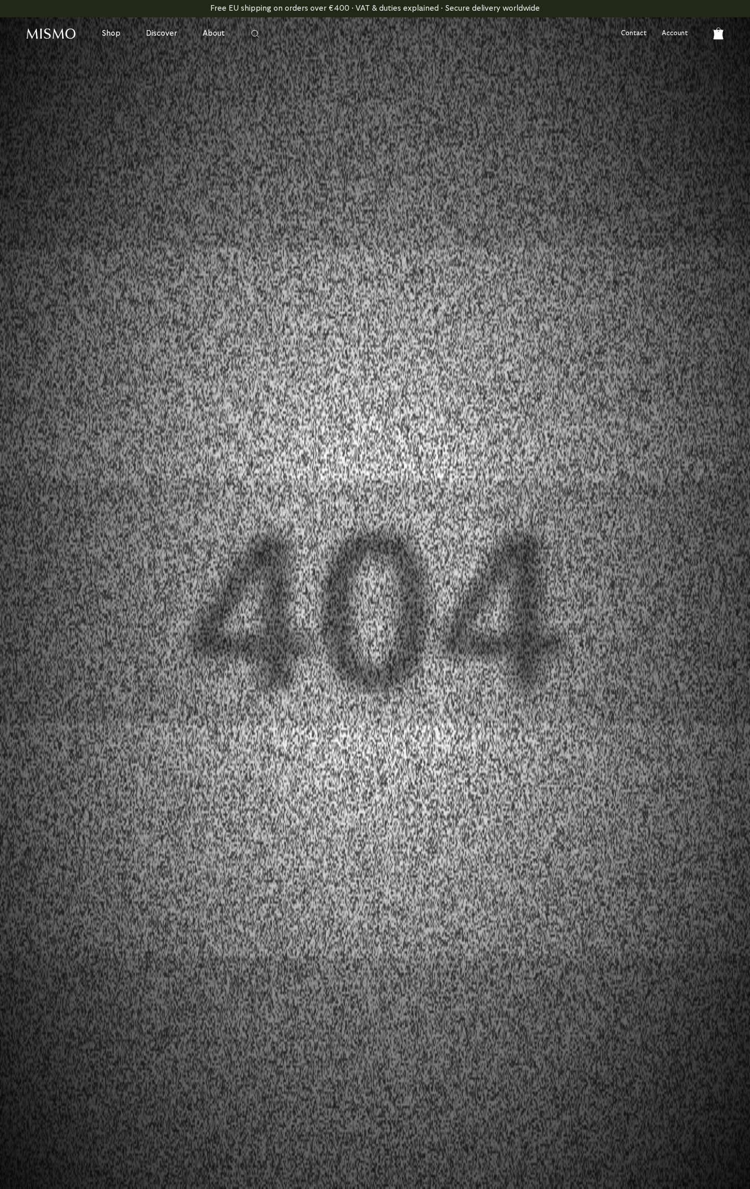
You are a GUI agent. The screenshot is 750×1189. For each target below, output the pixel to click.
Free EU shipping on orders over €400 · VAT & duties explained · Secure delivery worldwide (375, 8)
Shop (111, 33)
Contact (633, 33)
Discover (161, 33)
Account (675, 33)
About (214, 33)
